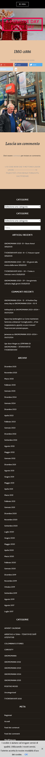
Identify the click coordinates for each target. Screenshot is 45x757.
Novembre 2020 (10, 520)
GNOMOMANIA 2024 (12, 674)
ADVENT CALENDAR (12, 628)
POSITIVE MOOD (11, 686)
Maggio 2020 (9, 544)
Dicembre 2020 (10, 513)
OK (26, 754)
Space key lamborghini (13, 319)
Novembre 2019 (10, 581)
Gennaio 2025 (9, 391)
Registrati (8, 715)
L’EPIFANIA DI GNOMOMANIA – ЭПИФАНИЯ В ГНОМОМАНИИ (17, 347)
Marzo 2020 (9, 556)
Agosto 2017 (9, 605)
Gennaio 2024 (10, 403)
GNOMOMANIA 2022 (12, 662)
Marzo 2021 (8, 495)
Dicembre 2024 (10, 397)
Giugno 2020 (9, 538)
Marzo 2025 (9, 379)
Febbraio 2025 (10, 385)
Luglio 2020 (9, 532)
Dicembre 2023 (10, 409)
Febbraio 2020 (10, 562)
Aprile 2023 (8, 415)
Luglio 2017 (8, 611)
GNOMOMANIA (10, 656)
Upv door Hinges (10, 344)
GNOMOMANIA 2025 (12, 680)
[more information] (16, 69)
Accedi (7, 721)
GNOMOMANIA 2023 (12, 668)
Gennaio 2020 (10, 569)
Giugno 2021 (9, 477)
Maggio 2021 (9, 483)
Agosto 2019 (9, 599)
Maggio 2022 (9, 452)
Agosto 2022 (9, 446)
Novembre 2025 (10, 373)
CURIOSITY (8, 650)
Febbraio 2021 (9, 501)
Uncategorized (10, 692)
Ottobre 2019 (9, 587)
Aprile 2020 (9, 550)
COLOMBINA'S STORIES (13, 644)
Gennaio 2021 (9, 507)
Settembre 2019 (10, 593)
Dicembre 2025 (10, 367)
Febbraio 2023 (10, 422)
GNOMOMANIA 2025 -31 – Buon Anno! (19, 243)
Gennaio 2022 (9, 458)
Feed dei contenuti (11, 728)
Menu (24, 4)
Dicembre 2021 (10, 465)
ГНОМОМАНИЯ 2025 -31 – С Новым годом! (21, 253)
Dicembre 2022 (10, 434)
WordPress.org (10, 740)
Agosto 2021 (9, 471)
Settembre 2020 (11, 526)
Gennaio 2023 (9, 428)
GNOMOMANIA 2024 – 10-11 (26, 303)
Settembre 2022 (10, 440)
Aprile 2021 (8, 489)
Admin (32, 60)
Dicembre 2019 (10, 575)
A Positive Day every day (22, 24)
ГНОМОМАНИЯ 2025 (13, 699)
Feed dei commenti (12, 734)
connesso (16, 156)
